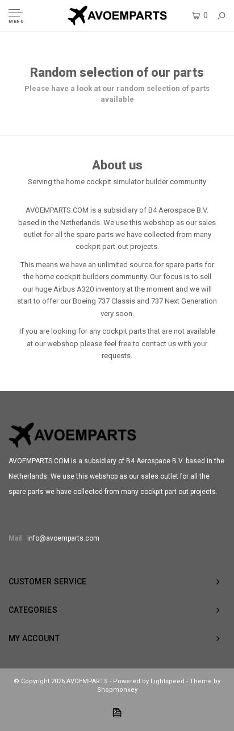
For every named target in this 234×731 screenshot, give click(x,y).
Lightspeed (168, 681)
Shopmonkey (117, 689)
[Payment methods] (117, 712)
